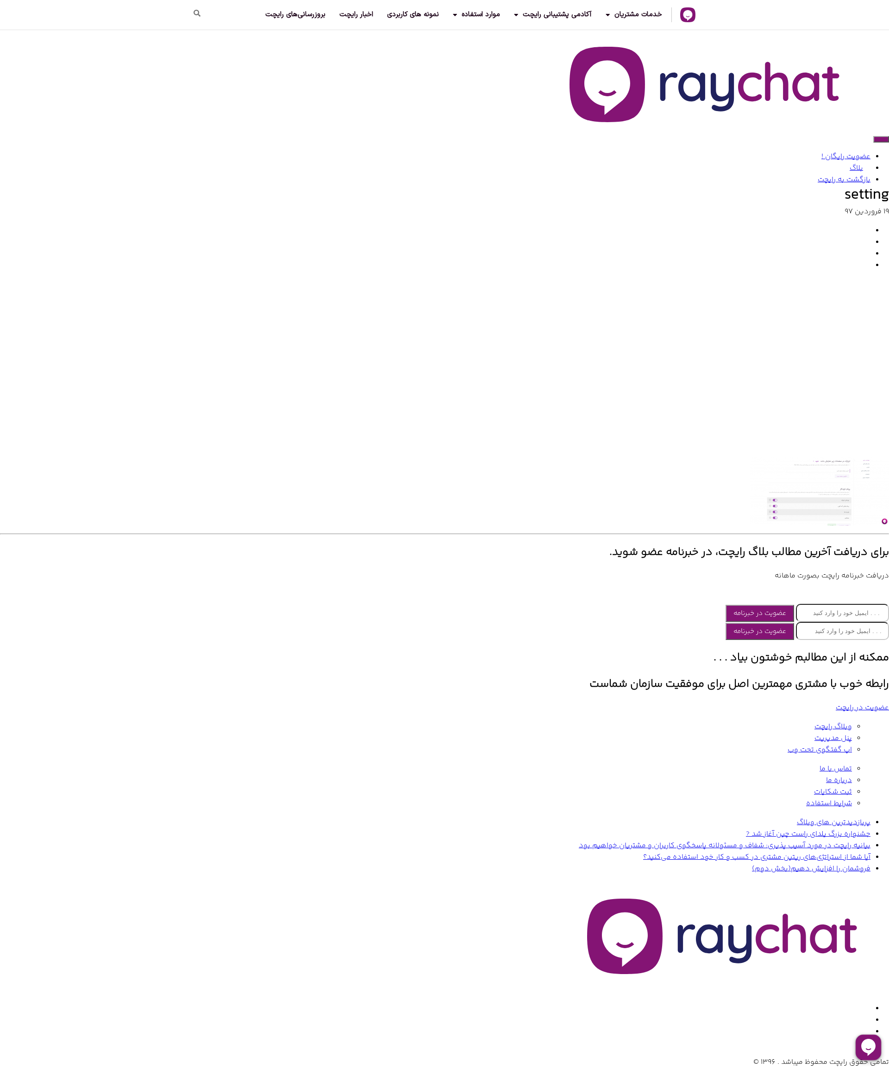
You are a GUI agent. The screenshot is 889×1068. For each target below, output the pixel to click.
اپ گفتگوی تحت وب (820, 750)
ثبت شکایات (833, 792)
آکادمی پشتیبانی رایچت (557, 14)
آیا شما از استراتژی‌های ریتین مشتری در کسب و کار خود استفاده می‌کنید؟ (756, 857)
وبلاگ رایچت (833, 727)
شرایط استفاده (829, 803)
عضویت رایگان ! (845, 156)
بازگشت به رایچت (844, 180)
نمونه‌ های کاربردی (413, 14)
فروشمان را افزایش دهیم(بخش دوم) (811, 869)
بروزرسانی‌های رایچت (295, 14)
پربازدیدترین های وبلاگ (833, 822)
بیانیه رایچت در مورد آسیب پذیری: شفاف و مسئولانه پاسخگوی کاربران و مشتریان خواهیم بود (724, 845)
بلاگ (856, 168)
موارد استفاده (481, 14)
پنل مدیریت (833, 738)
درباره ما (839, 780)
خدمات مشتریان (638, 14)
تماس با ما (836, 769)
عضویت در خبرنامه (759, 613)
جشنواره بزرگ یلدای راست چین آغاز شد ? (808, 834)
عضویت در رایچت (862, 708)
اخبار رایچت (356, 14)
